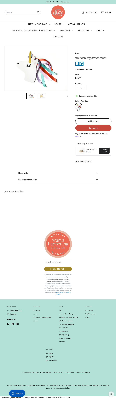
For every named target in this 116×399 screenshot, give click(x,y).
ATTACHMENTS (77, 24)
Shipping (78, 115)
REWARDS (57, 37)
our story (36, 310)
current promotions (66, 324)
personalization (51, 360)
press (87, 317)
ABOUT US (84, 30)
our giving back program (42, 317)
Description (23, 173)
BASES (58, 24)
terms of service (65, 338)
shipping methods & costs (68, 317)
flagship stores (90, 314)
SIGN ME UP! (58, 269)
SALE (99, 30)
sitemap (62, 342)
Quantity (78, 83)
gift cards (49, 353)
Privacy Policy (59, 292)
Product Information (27, 179)
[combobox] (23, 12)
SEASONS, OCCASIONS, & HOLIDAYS (33, 30)
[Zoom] (36, 68)
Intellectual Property (83, 372)
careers (36, 314)
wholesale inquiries (66, 321)
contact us (89, 310)
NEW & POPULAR (38, 24)
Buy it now (93, 128)
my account (63, 331)
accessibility (63, 328)
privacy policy (64, 335)
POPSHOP (65, 30)
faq (60, 310)
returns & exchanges (66, 314)
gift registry (50, 357)
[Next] (66, 96)
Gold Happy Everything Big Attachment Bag (92, 150)
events (35, 321)
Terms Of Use (58, 372)
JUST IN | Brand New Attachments (58, 2)
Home (77, 53)
